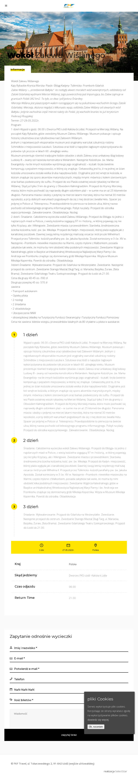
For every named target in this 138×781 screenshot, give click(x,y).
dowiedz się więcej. (98, 719)
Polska (72, 564)
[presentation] (18, 69)
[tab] (17, 69)
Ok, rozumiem (96, 726)
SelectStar (121, 771)
